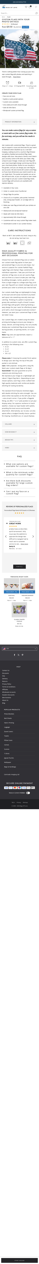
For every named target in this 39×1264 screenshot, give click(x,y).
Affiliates (5, 689)
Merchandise (6, 697)
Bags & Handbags (10, 767)
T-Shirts (6, 753)
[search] (37, 13)
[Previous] (3, 48)
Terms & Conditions (8, 687)
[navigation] (19, 649)
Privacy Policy (6, 684)
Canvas (6, 745)
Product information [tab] (13, 122)
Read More (16, 77)
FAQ (3, 676)
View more (24, 544)
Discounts (5, 673)
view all (19, 566)
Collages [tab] (8, 424)
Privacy (19, 802)
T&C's (13, 802)
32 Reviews (14, 24)
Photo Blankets (9, 714)
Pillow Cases (8, 740)
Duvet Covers (8, 731)
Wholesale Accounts (9, 692)
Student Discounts (8, 695)
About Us (5, 700)
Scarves (6, 749)
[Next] (35, 48)
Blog (3, 703)
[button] (6, 536)
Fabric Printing (9, 723)
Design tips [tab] (9, 440)
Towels (6, 736)
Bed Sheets (8, 718)
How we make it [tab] (10, 432)
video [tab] (7, 448)
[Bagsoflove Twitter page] (19, 655)
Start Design (19, 1260)
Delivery (5, 679)
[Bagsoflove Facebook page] (15, 655)
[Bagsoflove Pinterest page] (23, 655)
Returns (5, 681)
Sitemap (25, 802)
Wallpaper (7, 762)
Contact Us (5, 670)
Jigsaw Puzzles (9, 758)
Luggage (7, 727)
